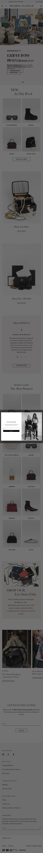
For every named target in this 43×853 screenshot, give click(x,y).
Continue (11, 430)
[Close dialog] (40, 413)
